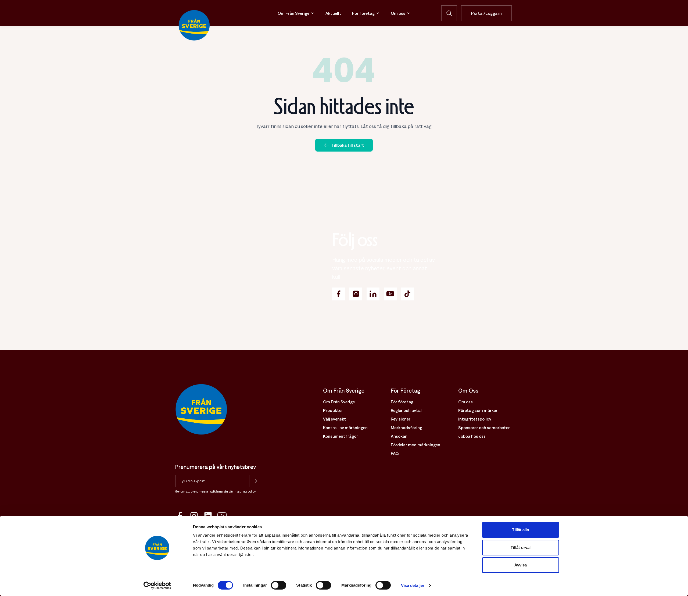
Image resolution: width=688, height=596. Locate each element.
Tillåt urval (521, 547)
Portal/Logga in (486, 13)
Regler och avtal (406, 410)
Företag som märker (477, 410)
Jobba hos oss (472, 436)
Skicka (255, 481)
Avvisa (520, 565)
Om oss (398, 13)
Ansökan (399, 436)
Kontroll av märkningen (345, 427)
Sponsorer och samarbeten (484, 427)
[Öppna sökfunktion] (449, 13)
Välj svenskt (334, 419)
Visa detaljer (412, 585)
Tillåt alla (520, 529)
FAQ (395, 453)
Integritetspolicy (245, 491)
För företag (363, 13)
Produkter (333, 410)
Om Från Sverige (293, 13)
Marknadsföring (406, 427)
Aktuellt (333, 13)
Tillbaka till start (347, 145)
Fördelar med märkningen (415, 444)
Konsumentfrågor (340, 436)
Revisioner (400, 419)
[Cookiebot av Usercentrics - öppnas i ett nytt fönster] (157, 585)
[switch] (278, 585)
